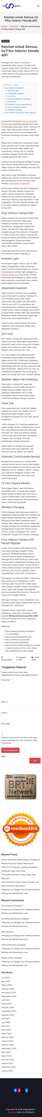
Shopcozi (12, 1112)
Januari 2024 (7, 1041)
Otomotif (14, 26)
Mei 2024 (5, 1026)
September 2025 (8, 996)
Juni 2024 (5, 1022)
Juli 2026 (5, 977)
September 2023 (8, 1048)
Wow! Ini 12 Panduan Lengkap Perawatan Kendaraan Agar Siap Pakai (19, 869)
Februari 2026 (7, 989)
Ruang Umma (7, 958)
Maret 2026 (6, 985)
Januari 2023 (7, 1063)
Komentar (6, 680)
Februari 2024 (7, 1037)
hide (15, 85)
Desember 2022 (8, 1067)
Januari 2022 (7, 1071)
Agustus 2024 (7, 1015)
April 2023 (6, 1052)
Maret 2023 (6, 1056)
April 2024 (6, 1030)
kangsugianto (6, 660)
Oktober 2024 (7, 1007)
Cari (3, 756)
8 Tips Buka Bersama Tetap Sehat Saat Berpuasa (18, 876)
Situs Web (5, 724)
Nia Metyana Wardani (10, 919)
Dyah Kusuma (7, 905)
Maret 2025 (6, 1004)
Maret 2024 (6, 1033)
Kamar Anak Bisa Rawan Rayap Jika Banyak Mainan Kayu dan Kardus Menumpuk (20, 862)
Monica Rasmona (8, 945)
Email (4, 713)
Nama (4, 702)
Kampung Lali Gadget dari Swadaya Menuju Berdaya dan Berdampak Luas (20, 891)
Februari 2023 (7, 1059)
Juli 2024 (5, 1018)
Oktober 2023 (7, 1045)
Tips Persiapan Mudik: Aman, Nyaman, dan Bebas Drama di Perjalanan (20, 884)
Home (4, 26)
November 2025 (8, 992)
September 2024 (8, 1011)
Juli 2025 (5, 1000)
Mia (3, 932)
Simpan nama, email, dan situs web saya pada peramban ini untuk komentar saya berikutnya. (19, 740)
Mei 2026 (5, 981)
